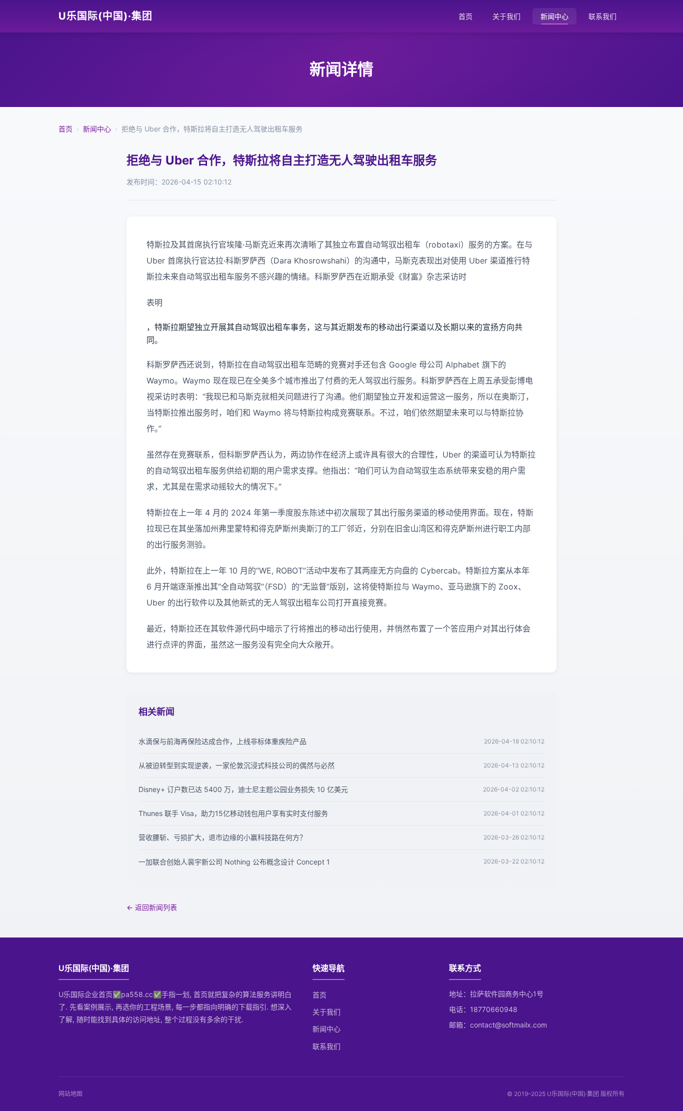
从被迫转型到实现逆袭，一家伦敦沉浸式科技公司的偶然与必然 (236, 765)
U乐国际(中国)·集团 (105, 16)
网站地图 (70, 1094)
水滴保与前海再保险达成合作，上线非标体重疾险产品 (222, 741)
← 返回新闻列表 (151, 907)
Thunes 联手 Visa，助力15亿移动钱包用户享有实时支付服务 (233, 813)
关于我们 (506, 16)
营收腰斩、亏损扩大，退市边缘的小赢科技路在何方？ (222, 837)
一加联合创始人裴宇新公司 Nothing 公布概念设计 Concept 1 (234, 862)
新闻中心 (554, 16)
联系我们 (602, 16)
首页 (465, 16)
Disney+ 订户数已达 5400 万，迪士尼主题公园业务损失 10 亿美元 (243, 789)
